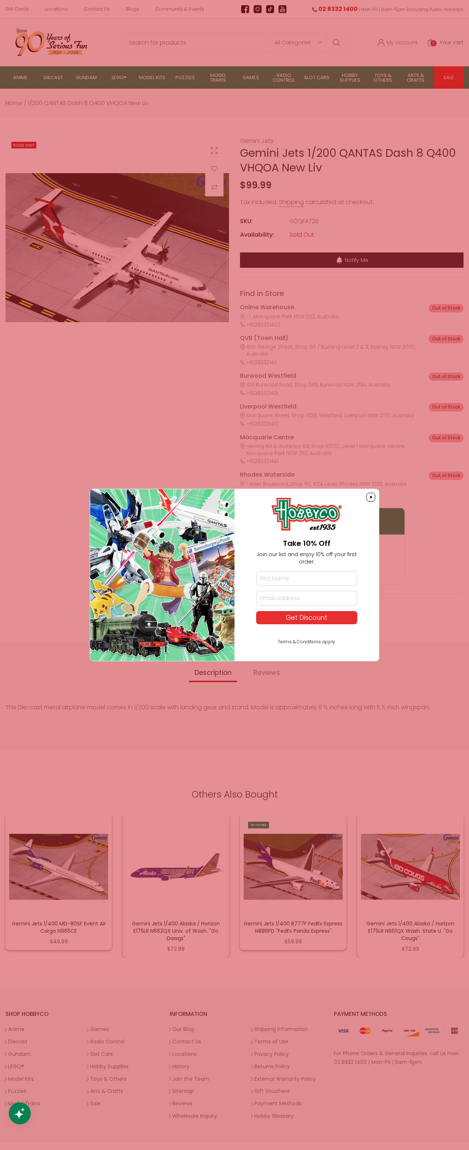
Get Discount (306, 617)
